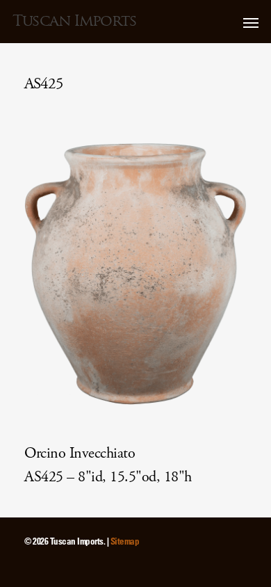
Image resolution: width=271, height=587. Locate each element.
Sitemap (125, 541)
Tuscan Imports (74, 21)
